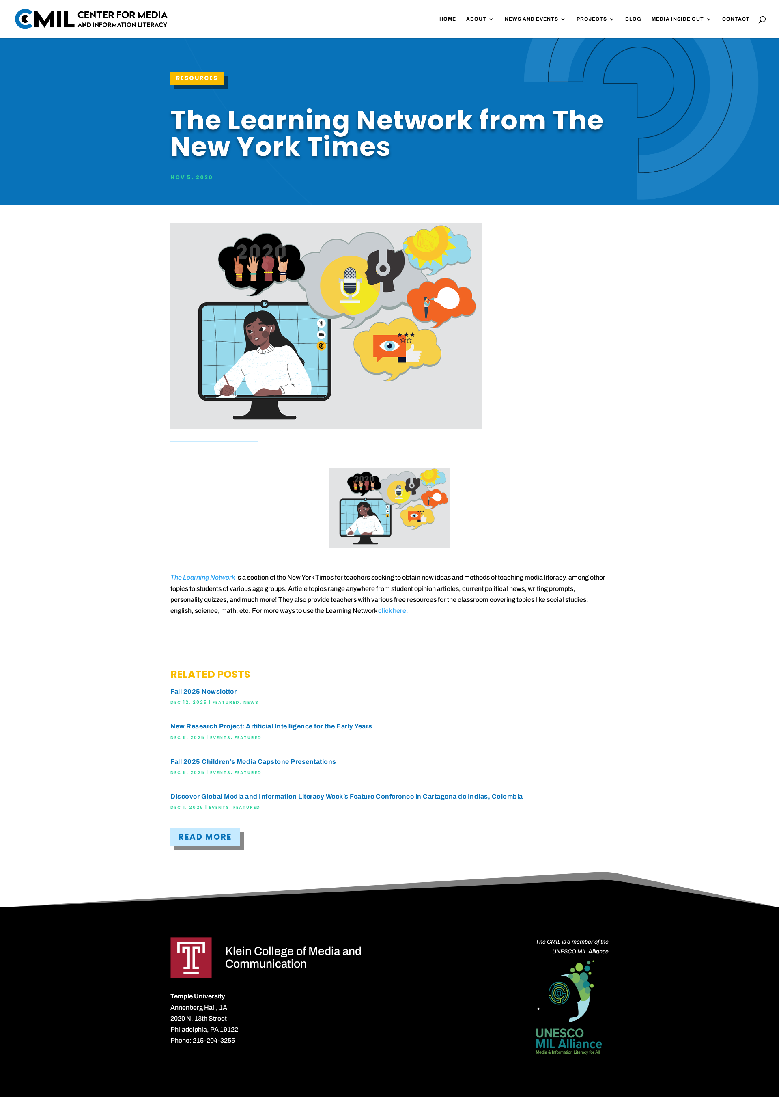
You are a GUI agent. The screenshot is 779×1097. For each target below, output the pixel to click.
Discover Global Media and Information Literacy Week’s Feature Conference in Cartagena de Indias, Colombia (346, 796)
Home (447, 19)
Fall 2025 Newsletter (203, 691)
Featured (226, 702)
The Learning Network (202, 577)
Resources (197, 78)
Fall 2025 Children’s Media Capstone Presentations (253, 761)
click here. (393, 610)
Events (220, 738)
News (251, 702)
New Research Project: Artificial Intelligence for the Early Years (271, 726)
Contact (736, 19)
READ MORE (205, 837)
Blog (633, 19)
